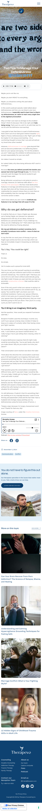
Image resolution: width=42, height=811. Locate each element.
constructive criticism (16, 281)
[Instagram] (18, 441)
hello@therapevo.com (30, 781)
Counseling (6, 760)
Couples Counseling (8, 763)
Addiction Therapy (7, 765)
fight (38, 134)
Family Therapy (6, 771)
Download (26, 435)
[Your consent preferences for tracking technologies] (38, 807)
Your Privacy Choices (16, 805)
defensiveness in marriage (17, 146)
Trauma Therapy (7, 768)
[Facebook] (12, 441)
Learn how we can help (12, 485)
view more (35, 528)
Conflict (18, 454)
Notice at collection (9, 809)
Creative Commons (32, 412)
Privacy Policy (22, 794)
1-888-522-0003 (8, 783)
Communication (7, 454)
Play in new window (14, 435)
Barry (16, 412)
